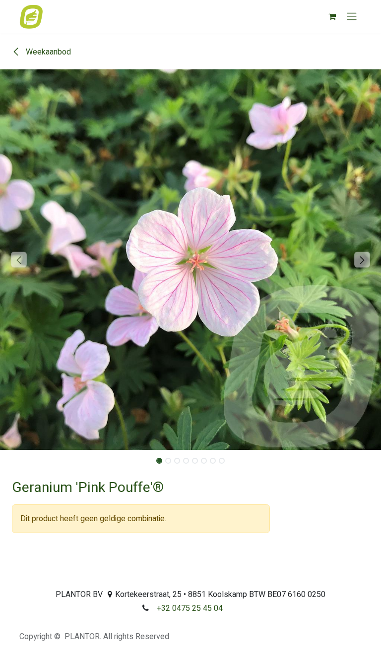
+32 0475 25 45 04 (190, 608)
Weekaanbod (47, 52)
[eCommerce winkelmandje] (332, 16)
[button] (19, 260)
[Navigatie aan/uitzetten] (352, 16)
